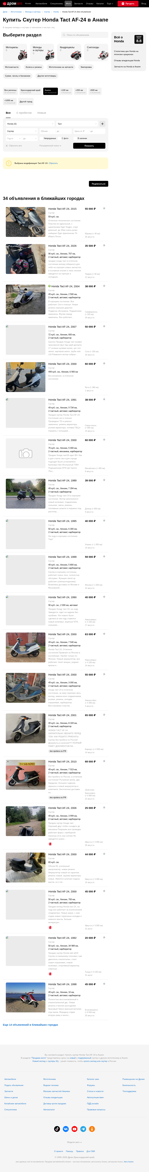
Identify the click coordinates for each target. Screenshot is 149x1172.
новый (73, 1058)
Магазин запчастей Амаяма (56, 1091)
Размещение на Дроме (134, 1079)
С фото (65, 138)
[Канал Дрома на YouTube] (74, 1129)
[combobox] (30, 124)
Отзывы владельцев (52, 1097)
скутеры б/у (53, 1061)
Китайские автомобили (15, 1103)
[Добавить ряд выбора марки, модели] (102, 124)
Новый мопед (38, 1061)
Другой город (26, 101)
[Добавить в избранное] (104, 208)
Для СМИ (91, 1151)
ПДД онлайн (93, 1103)
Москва (28, 4)
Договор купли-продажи (54, 1103)
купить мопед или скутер (95, 1061)
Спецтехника (10, 1109)
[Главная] (12, 3)
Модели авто (73, 1142)
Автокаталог (49, 1109)
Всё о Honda (119, 39)
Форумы (91, 1085)
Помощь (69, 1151)
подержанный (84, 1058)
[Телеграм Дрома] (83, 1129)
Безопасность (129, 1085)
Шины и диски (11, 1097)
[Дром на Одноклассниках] (92, 1129)
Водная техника (50, 1085)
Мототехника (49, 1079)
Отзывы (89, 3)
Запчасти (78, 3)
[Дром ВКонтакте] (66, 1129)
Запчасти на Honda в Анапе (127, 66)
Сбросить (53, 163)
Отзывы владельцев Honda (127, 60)
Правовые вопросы (96, 1109)
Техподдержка (129, 1091)
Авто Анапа (128, 1162)
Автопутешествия (95, 1097)
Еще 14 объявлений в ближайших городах (30, 1024)
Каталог (100, 3)
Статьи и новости (95, 1091)
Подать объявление (13, 1085)
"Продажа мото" (38, 1058)
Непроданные (50, 138)
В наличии (82, 138)
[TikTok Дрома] (57, 1129)
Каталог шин (93, 1079)
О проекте (58, 1151)
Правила (80, 1151)
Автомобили (41, 3)
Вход (143, 3)
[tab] (8, 114)
